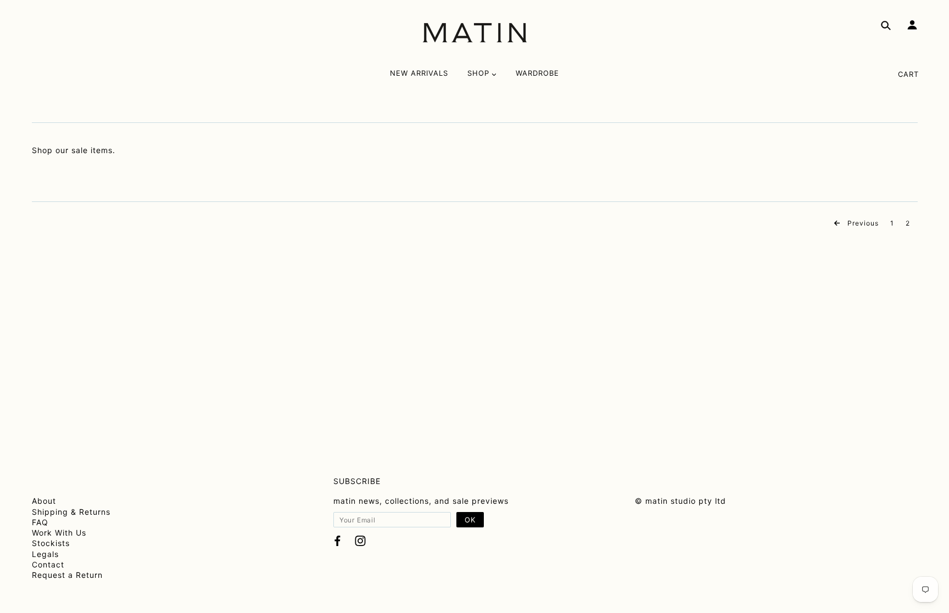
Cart (908, 74)
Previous (862, 223)
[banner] (475, 32)
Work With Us (59, 532)
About (44, 500)
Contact (48, 564)
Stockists (51, 543)
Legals (45, 554)
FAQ (40, 522)
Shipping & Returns (71, 511)
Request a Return (67, 575)
